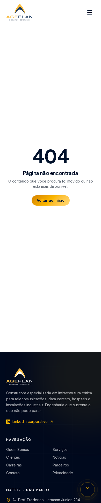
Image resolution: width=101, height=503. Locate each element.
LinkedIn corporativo (30, 421)
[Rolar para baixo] (87, 489)
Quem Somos (17, 449)
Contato (13, 473)
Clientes (13, 457)
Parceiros (61, 465)
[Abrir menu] (89, 12)
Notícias (59, 457)
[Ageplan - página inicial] (19, 12)
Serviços (60, 449)
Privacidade (63, 473)
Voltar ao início (50, 200)
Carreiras (14, 465)
